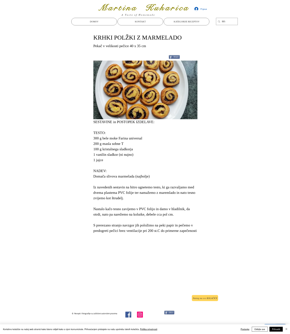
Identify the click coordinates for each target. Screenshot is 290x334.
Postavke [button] (245, 329)
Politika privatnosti (148, 329)
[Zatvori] (286, 329)
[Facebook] (128, 315)
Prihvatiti (276, 329)
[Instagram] (140, 315)
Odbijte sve (259, 329)
